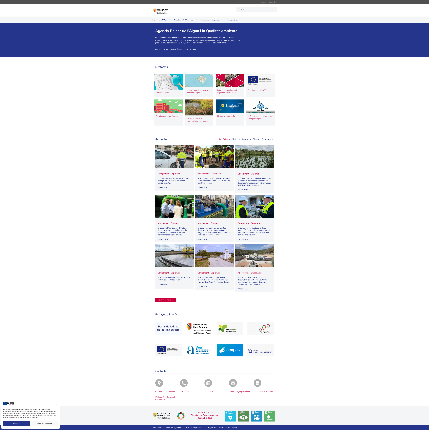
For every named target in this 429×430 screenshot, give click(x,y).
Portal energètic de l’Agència (167, 116)
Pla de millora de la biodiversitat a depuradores (198, 119)
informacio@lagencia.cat (239, 392)
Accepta (16, 424)
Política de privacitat (194, 427)
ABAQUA (163, 20)
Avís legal (157, 427)
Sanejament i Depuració (210, 20)
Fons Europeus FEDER (257, 90)
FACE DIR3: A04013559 (263, 392)
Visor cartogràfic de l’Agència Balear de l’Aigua (198, 91)
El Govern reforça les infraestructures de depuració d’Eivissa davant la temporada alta (173, 180)
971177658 (184, 392)
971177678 (208, 392)
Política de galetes (173, 427)
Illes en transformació (226, 116)
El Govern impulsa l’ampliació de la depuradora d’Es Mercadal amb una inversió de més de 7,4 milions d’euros (214, 279)
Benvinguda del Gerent (188, 49)
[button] (56, 404)
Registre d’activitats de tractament (222, 427)
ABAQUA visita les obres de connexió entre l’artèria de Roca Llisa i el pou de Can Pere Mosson (214, 180)
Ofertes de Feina (162, 92)
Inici (153, 20)
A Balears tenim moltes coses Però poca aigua (260, 117)
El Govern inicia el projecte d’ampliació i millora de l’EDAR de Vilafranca (174, 278)
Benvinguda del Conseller (166, 49)
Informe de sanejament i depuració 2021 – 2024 (227, 91)
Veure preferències (44, 424)
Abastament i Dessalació (184, 20)
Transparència (232, 20)
